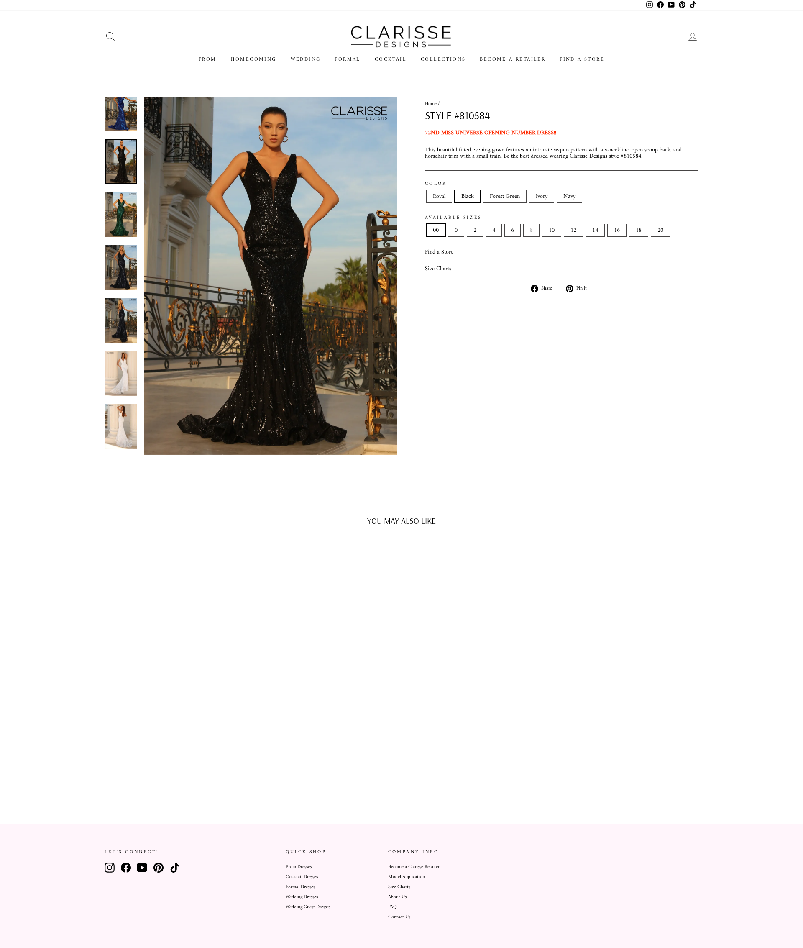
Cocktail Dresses (302, 877)
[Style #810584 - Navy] (198, 775)
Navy (569, 196)
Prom (208, 59)
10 (552, 230)
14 (595, 230)
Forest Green (505, 196)
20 (660, 230)
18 (639, 230)
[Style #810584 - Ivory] (187, 775)
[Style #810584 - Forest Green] (175, 775)
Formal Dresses (300, 887)
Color (436, 183)
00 (436, 230)
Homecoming (253, 59)
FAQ (392, 907)
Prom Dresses (299, 867)
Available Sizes (453, 217)
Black (467, 196)
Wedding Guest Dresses (308, 907)
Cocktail (391, 59)
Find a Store (582, 59)
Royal (439, 196)
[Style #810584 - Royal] (153, 775)
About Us (397, 897)
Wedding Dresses (302, 897)
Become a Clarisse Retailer (414, 867)
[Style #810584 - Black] (164, 775)
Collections (443, 59)
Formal (347, 59)
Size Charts (438, 269)
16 (617, 230)
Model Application (406, 877)
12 (573, 230)
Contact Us (399, 917)
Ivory (541, 196)
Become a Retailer (512, 59)
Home (431, 104)
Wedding (306, 59)
